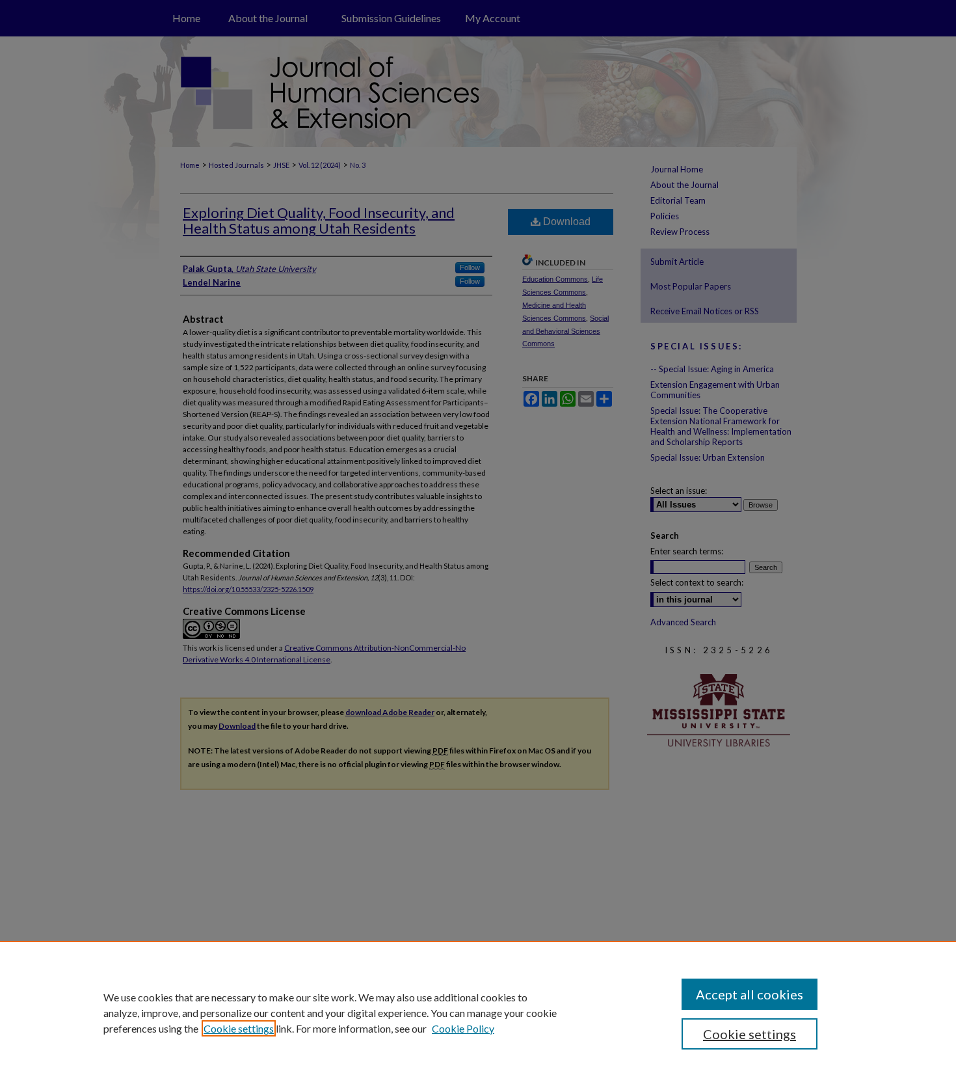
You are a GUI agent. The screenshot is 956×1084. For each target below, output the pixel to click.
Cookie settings (239, 1028)
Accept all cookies (749, 994)
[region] (478, 1012)
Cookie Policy (463, 1028)
